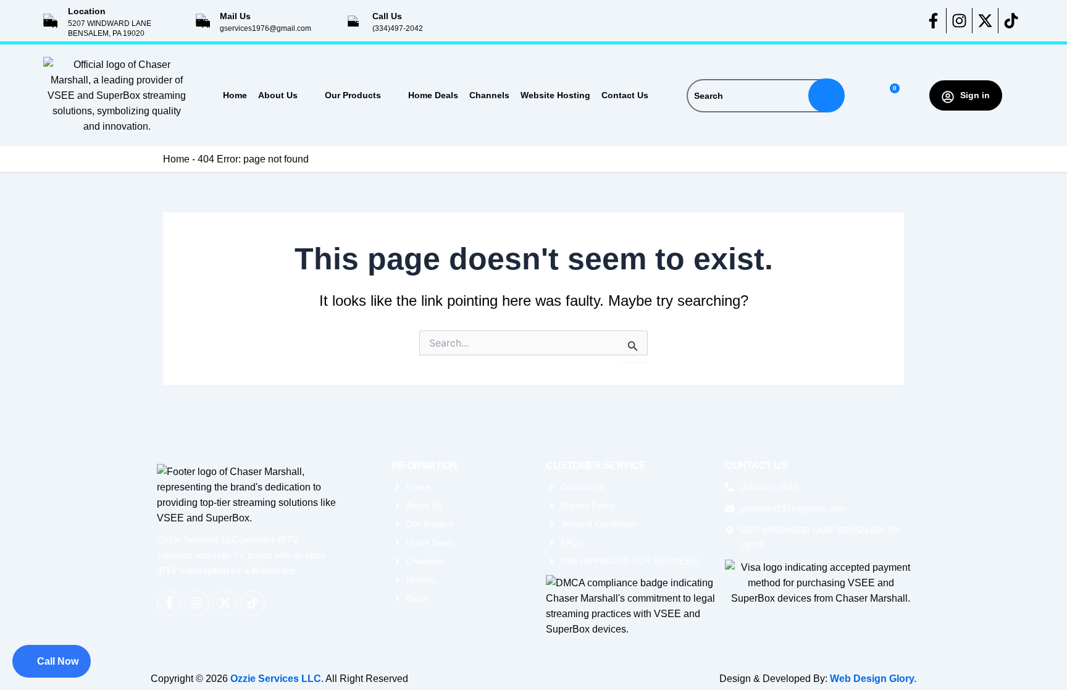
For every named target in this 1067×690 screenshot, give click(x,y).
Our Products (353, 95)
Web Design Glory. (873, 678)
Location (87, 11)
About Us (278, 95)
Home (235, 95)
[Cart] (889, 95)
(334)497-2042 (397, 28)
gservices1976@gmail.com (265, 28)
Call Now (57, 661)
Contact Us (624, 95)
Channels (489, 95)
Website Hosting (555, 95)
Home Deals (433, 95)
